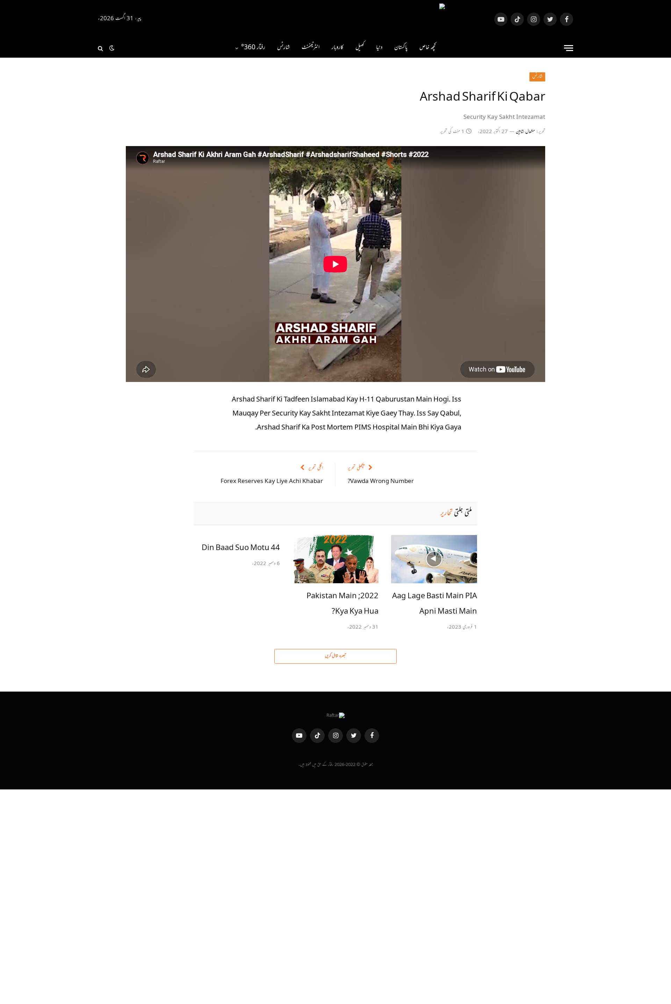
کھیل (359, 47)
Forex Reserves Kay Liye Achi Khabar (272, 482)
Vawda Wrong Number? (381, 482)
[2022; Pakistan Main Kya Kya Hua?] (335, 559)
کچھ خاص (427, 47)
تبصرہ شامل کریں (335, 656)
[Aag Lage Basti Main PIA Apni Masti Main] (434, 559)
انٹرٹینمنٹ (311, 47)
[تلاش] (101, 48)
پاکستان (400, 47)
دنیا (379, 47)
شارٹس (283, 47)
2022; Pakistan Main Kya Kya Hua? (342, 604)
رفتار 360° (253, 47)
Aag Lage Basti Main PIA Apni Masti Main (434, 604)
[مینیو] (568, 48)
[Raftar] (335, 19)
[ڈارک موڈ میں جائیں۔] (112, 48)
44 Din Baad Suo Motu (241, 548)
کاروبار (338, 47)
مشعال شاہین (525, 132)
